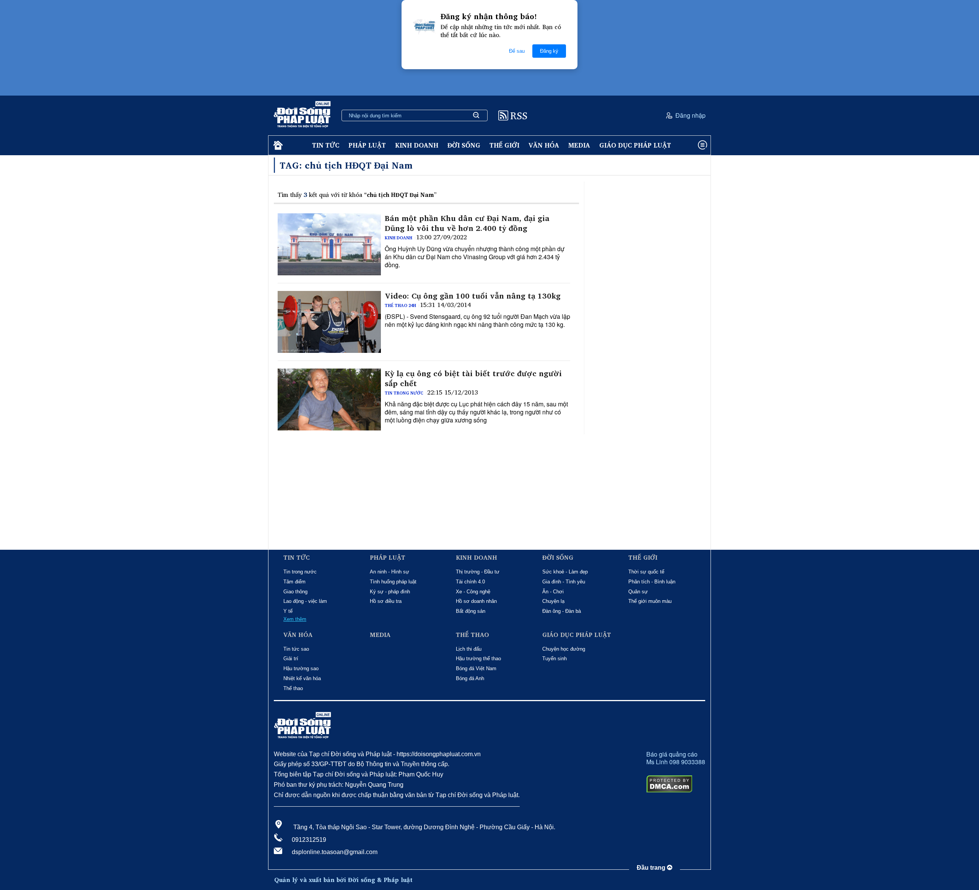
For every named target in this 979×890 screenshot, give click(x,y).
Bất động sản (470, 611)
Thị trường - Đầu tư (477, 572)
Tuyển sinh (554, 658)
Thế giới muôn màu (650, 601)
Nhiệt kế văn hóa (302, 678)
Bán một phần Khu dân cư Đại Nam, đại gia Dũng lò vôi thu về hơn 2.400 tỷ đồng (467, 223)
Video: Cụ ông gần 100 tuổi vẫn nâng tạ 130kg (473, 296)
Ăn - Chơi (553, 591)
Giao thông (295, 591)
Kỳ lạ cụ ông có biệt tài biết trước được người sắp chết (473, 378)
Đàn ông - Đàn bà (561, 611)
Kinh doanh (416, 145)
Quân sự (638, 591)
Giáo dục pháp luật (635, 145)
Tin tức (325, 145)
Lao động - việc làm (305, 601)
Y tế (288, 611)
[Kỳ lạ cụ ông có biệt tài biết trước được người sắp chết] (329, 399)
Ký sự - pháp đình (390, 591)
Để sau (517, 51)
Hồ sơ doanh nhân (476, 601)
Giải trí (290, 658)
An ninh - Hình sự (389, 572)
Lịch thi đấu (468, 649)
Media (579, 145)
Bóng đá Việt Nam (476, 668)
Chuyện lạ (553, 601)
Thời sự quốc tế (646, 572)
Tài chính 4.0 (470, 582)
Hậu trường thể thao (478, 658)
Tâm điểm (294, 582)
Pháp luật (367, 145)
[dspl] (277, 145)
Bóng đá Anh (470, 678)
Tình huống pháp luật (393, 582)
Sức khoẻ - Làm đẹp (565, 572)
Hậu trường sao (301, 668)
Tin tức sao (296, 649)
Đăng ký (549, 51)
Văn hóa (544, 145)
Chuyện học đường (563, 649)
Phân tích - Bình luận (651, 582)
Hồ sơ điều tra (386, 601)
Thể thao (293, 688)
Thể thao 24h (400, 305)
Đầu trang (652, 867)
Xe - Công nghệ (473, 591)
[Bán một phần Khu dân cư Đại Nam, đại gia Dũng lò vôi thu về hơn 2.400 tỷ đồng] (329, 244)
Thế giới (504, 145)
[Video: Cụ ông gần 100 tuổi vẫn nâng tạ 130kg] (329, 322)
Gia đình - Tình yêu (563, 582)
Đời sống (463, 145)
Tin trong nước (404, 393)
